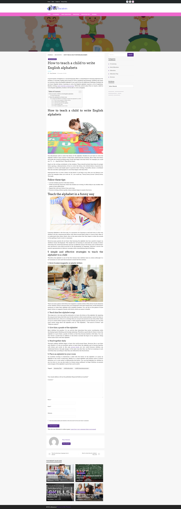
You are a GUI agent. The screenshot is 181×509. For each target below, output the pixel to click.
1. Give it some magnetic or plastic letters (62, 100)
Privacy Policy (64, 1)
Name (49, 399)
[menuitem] (49, 14)
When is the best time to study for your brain (89, 477)
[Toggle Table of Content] (79, 92)
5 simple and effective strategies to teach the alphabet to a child (66, 98)
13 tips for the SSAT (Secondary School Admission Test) (88, 496)
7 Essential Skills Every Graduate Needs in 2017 (59, 496)
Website (50, 413)
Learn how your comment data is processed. (83, 429)
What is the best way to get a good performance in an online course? (60, 477)
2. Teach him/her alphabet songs (60, 101)
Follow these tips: (56, 95)
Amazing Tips (57, 368)
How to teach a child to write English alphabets (61, 93)
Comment (51, 379)
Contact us (57, 1)
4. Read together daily (58, 104)
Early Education (66, 14)
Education (76, 14)
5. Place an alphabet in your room (60, 105)
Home (49, 1)
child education (68, 368)
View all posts (66, 443)
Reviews (94, 14)
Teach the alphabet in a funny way (58, 97)
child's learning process (81, 368)
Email (49, 406)
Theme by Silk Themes (64, 507)
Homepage (50, 54)
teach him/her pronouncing (65, 86)
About (53, 1)
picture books (75, 347)
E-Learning (56, 14)
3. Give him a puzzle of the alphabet (61, 102)
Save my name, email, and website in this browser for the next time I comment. (69, 420)
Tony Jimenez (53, 73)
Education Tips (85, 14)
